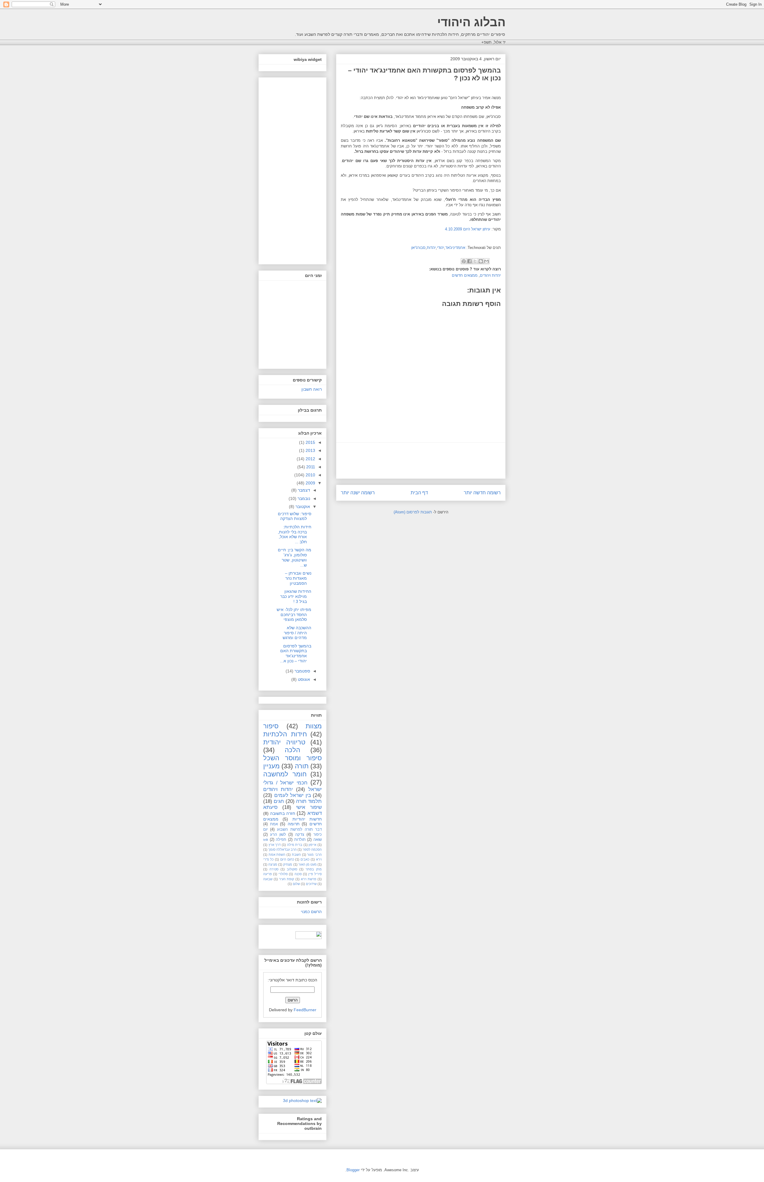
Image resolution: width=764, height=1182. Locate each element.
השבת (296, 854)
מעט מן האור (307, 864)
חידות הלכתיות (285, 734)
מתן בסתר (314, 869)
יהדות (431, 247)
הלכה (292, 750)
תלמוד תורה (309, 801)
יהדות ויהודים (490, 275)
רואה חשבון (311, 389)
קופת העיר (286, 879)
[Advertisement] (421, 460)
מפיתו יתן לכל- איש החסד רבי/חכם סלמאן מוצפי (294, 614)
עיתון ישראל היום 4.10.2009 (467, 229)
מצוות (314, 726)
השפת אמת (277, 854)
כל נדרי (268, 859)
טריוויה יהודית (284, 742)
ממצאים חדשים (465, 275)
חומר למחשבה (284, 774)
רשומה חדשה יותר (482, 492)
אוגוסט (303, 679)
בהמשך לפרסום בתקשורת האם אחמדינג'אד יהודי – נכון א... (295, 653)
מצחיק (287, 864)
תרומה (294, 823)
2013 (309, 450)
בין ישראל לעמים (292, 795)
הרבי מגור (314, 854)
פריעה (267, 874)
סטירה (273, 869)
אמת (274, 824)
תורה (302, 766)
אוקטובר (302, 506)
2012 (309, 458)
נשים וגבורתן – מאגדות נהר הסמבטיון (298, 578)
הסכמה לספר (312, 849)
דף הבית (419, 492)
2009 (309, 483)
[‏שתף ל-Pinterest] (464, 261)
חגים (279, 801)
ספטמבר (301, 671)
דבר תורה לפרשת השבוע (299, 829)
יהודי (440, 247)
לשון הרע (278, 834)
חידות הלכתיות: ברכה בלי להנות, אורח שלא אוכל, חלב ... (294, 534)
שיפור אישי (309, 807)
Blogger (353, 1170)
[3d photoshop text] (302, 1100)
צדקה (299, 834)
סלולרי (283, 874)
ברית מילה (295, 845)
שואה (317, 840)
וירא (319, 859)
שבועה (267, 879)
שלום (296, 884)
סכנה (298, 874)
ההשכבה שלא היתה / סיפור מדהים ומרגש (297, 632)
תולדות (300, 840)
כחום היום (287, 859)
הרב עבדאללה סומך (282, 849)
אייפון (312, 845)
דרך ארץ (275, 845)
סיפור (270, 726)
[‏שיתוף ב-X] (475, 261)
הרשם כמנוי (311, 911)
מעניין (271, 766)
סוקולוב (292, 869)
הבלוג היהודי (471, 22)
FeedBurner (305, 1009)
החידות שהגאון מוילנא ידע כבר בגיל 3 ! (295, 596)
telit (265, 839)
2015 (309, 442)
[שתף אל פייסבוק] (469, 261)
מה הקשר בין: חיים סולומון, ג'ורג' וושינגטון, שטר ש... (294, 557)
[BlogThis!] (481, 261)
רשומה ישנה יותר (358, 492)
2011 (310, 466)
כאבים (305, 859)
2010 (309, 475)
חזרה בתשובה (282, 813)
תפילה (281, 840)
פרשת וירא (308, 879)
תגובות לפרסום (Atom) (413, 512)
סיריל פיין (315, 874)
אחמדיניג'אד (455, 247)
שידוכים (311, 884)
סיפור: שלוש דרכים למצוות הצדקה (294, 516)
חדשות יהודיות (307, 819)
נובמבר (303, 498)
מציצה (272, 864)
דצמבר (303, 490)
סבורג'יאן (418, 247)
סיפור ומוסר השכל (292, 758)
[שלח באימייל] (486, 261)
